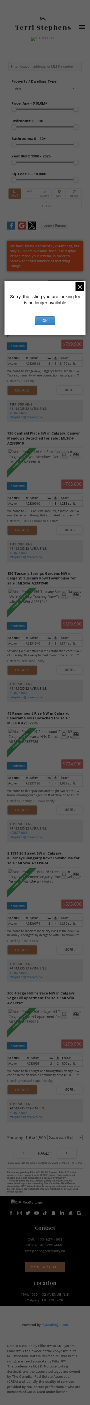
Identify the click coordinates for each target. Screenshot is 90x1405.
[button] (43, 39)
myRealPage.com (55, 1325)
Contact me (45, 1267)
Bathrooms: (29, 138)
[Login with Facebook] (11, 228)
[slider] (14, 109)
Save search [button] (14, 193)
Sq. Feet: (29, 173)
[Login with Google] (22, 228)
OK (45, 321)
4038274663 (18, 413)
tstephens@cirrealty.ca (26, 417)
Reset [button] (74, 193)
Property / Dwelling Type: (35, 81)
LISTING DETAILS (22, 390)
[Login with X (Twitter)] (32, 228)
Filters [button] (46, 204)
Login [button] (54, 225)
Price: (30, 103)
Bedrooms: (28, 120)
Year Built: (31, 156)
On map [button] (59, 193)
